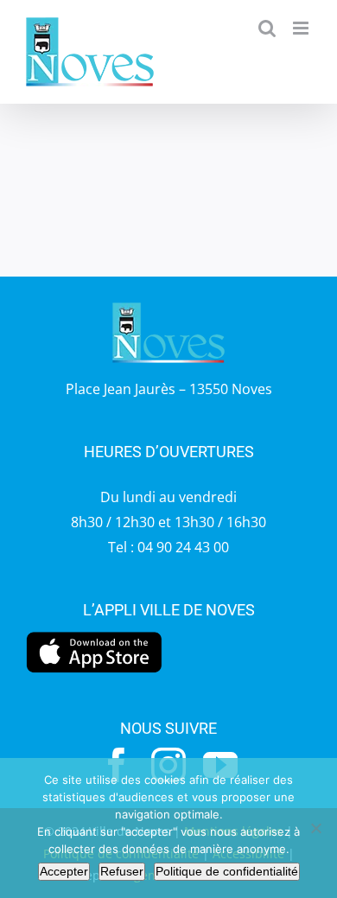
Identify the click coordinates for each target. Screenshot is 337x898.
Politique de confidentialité (227, 871)
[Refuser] (315, 828)
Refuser (121, 871)
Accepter (64, 871)
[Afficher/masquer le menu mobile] (302, 28)
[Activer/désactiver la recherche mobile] (267, 28)
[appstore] (94, 636)
